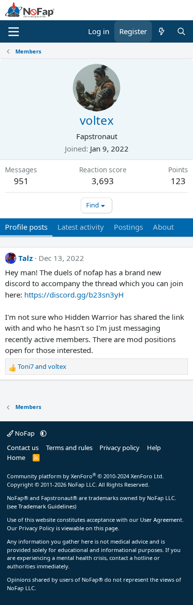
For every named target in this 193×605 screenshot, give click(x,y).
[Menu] (13, 32)
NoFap (24, 433)
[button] (43, 433)
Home (16, 457)
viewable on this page (89, 528)
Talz (25, 258)
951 (21, 181)
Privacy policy (119, 447)
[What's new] (161, 31)
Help (154, 447)
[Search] (181, 31)
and (42, 366)
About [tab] (163, 227)
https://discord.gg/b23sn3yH (74, 295)
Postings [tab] (128, 227)
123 (178, 181)
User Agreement (161, 519)
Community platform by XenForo (85, 476)
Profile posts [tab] (26, 227)
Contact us (23, 447)
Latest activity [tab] (80, 227)
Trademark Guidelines (46, 506)
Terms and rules (69, 447)
